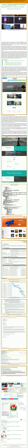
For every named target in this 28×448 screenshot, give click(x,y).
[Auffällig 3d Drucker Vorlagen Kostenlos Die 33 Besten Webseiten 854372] (5, 392)
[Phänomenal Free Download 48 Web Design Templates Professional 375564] (5, 387)
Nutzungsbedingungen (21, 444)
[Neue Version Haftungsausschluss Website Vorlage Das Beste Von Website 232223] (23, 392)
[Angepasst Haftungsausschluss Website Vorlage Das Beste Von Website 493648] (14, 397)
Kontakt (25, 444)
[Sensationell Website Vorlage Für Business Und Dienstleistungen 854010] (17, 387)
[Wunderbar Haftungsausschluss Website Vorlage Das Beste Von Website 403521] (23, 387)
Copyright (17, 444)
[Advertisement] (14, 12)
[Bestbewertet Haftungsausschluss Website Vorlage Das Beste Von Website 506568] (17, 392)
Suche (24, 419)
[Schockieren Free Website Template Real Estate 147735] (11, 387)
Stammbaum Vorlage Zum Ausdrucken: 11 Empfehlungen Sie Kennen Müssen (16, 430)
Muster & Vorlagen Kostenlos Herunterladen (14, 4)
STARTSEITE (3, 444)
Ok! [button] (0, 2)
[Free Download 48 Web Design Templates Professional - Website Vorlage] (14, 29)
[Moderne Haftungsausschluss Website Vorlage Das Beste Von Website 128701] (8, 397)
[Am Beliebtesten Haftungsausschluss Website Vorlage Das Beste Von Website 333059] (11, 392)
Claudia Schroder (14, 400)
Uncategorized (4, 5)
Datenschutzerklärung (10, 444)
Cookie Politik (14, 444)
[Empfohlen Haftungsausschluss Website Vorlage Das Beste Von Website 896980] (20, 397)
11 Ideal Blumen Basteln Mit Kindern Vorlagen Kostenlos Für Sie (13, 62)
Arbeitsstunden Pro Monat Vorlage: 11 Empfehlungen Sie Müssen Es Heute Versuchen (5, 404)
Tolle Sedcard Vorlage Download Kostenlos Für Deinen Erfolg (14, 434)
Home (2, 5)
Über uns (7, 444)
